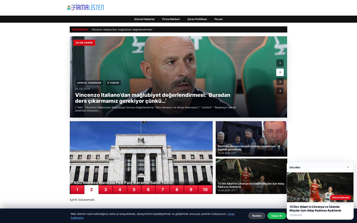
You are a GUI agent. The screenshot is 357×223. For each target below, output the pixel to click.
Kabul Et (276, 215)
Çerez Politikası (197, 19)
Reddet (256, 215)
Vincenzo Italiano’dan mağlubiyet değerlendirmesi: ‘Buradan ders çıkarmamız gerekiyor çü (146, 29)
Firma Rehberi (171, 19)
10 (205, 189)
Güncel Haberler (144, 19)
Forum (219, 19)
